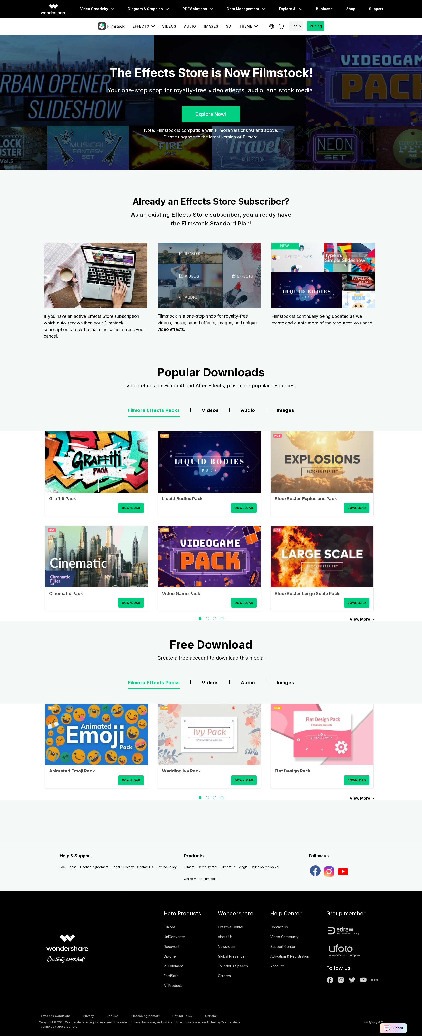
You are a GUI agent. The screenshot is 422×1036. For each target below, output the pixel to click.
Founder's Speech (233, 966)
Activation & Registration (289, 956)
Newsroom (226, 946)
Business (324, 9)
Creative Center (230, 927)
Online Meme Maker (264, 867)
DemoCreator (207, 867)
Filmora (189, 867)
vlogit (243, 867)
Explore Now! (211, 114)
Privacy (88, 1016)
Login (296, 26)
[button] (200, 618)
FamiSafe (171, 976)
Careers (224, 976)
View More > (362, 619)
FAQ (62, 867)
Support (376, 9)
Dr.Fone (170, 956)
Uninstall (211, 1016)
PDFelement (173, 966)
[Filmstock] (111, 26)
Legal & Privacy (123, 867)
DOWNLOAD (131, 508)
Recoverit (171, 946)
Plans (73, 867)
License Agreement (94, 867)
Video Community (284, 937)
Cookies (112, 1016)
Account (277, 966)
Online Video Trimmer (199, 878)
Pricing (316, 26)
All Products (173, 985)
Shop (350, 9)
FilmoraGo (228, 867)
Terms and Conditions (55, 1016)
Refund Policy (167, 867)
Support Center (282, 946)
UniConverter (174, 937)
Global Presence (231, 956)
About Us (225, 937)
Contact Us (145, 867)
